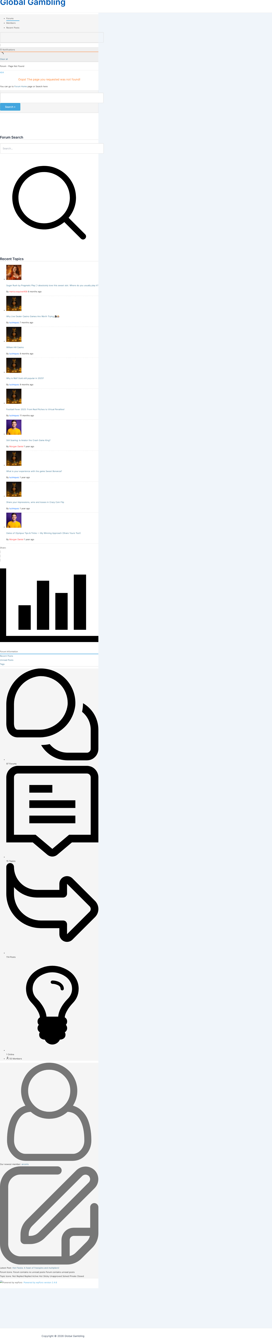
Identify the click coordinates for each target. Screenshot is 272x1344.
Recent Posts (12, 27)
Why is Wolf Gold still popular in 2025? (25, 378)
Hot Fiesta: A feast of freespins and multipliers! (35, 1268)
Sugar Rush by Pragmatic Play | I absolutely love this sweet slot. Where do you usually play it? (52, 285)
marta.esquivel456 (18, 291)
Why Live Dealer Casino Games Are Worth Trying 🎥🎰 (33, 316)
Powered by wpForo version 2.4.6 (40, 1282)
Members (11, 23)
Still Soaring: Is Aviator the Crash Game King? (28, 440)
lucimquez (14, 322)
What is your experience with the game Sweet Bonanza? (34, 471)
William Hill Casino (15, 347)
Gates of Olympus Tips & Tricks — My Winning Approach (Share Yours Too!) (43, 533)
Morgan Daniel (16, 446)
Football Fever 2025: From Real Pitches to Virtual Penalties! (35, 409)
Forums (10, 18)
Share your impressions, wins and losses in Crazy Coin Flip (35, 502)
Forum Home (20, 86)
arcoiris (25, 1164)
